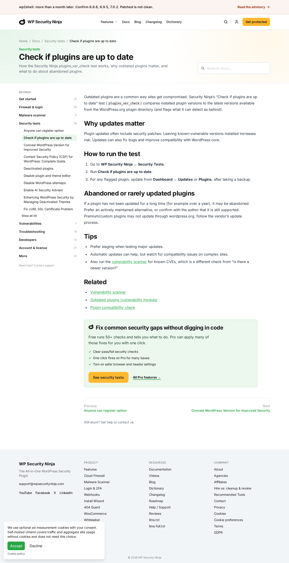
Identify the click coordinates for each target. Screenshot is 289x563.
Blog (137, 22)
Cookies (220, 513)
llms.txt (154, 520)
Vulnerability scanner (108, 292)
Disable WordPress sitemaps (45, 183)
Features (107, 22)
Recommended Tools (229, 494)
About (218, 469)
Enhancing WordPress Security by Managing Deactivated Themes (49, 199)
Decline (36, 546)
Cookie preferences (228, 520)
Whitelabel (92, 520)
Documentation (160, 469)
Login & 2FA (93, 488)
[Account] (237, 22)
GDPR (218, 532)
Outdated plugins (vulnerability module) (123, 300)
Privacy (219, 507)
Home (23, 41)
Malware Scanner (97, 482)
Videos (154, 476)
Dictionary (174, 22)
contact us (125, 422)
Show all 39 (29, 215)
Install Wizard (94, 501)
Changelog (154, 22)
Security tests (54, 41)
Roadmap (156, 501)
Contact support (44, 265)
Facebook (42, 493)
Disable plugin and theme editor (47, 176)
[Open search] (226, 22)
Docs (126, 22)
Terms (218, 526)
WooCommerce (95, 513)
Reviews (155, 513)
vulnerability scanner (129, 261)
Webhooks (92, 494)
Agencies (221, 476)
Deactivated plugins (38, 168)
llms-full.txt (157, 526)
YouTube (25, 493)
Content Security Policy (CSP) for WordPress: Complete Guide (48, 159)
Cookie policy (16, 553)
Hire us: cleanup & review (232, 488)
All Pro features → (147, 377)
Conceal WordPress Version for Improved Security (46, 147)
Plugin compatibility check (112, 307)
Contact (220, 501)
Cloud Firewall (94, 476)
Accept (16, 546)
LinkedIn (66, 493)
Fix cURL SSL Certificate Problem (48, 209)
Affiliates (220, 482)
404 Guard (92, 507)
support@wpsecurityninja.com (41, 484)
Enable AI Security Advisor (43, 190)
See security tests (108, 377)
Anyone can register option (44, 130)
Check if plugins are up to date (48, 138)
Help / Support (160, 507)
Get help (107, 422)
